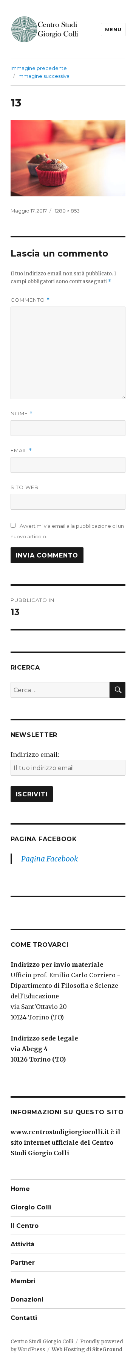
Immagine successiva (43, 76)
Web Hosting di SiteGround (87, 1349)
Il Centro (25, 1225)
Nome (22, 413)
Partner (23, 1262)
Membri (23, 1281)
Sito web (25, 487)
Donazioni (27, 1299)
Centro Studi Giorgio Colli (42, 1341)
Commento (30, 300)
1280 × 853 (67, 211)
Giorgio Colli (31, 1207)
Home (20, 1188)
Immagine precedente (39, 68)
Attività (22, 1244)
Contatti (24, 1317)
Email (21, 450)
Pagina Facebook (44, 839)
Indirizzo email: (35, 754)
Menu (113, 29)
